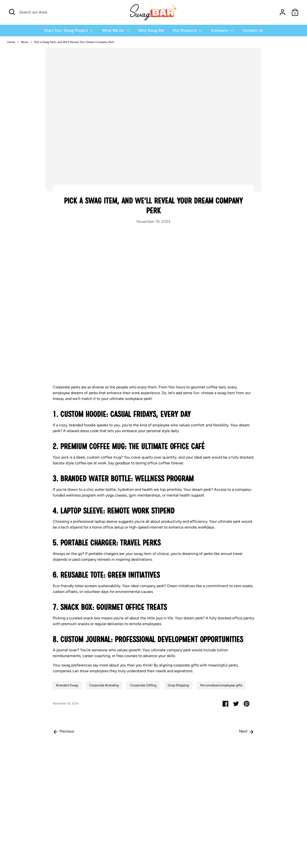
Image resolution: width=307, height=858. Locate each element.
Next (243, 731)
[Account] (282, 12)
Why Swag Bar (151, 30)
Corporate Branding (104, 685)
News (24, 42)
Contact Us (252, 30)
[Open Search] (12, 12)
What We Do (113, 30)
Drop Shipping (178, 685)
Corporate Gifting (143, 685)
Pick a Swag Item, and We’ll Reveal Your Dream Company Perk (74, 42)
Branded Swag (67, 685)
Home (11, 42)
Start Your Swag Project (66, 30)
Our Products (185, 30)
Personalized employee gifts (221, 685)
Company (220, 30)
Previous (66, 731)
